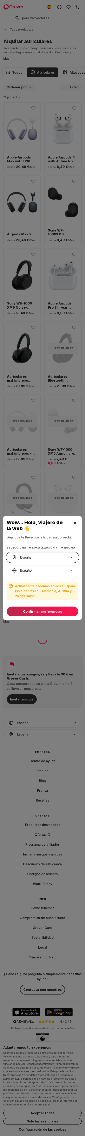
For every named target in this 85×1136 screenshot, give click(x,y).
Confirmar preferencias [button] (42, 611)
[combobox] (42, 557)
